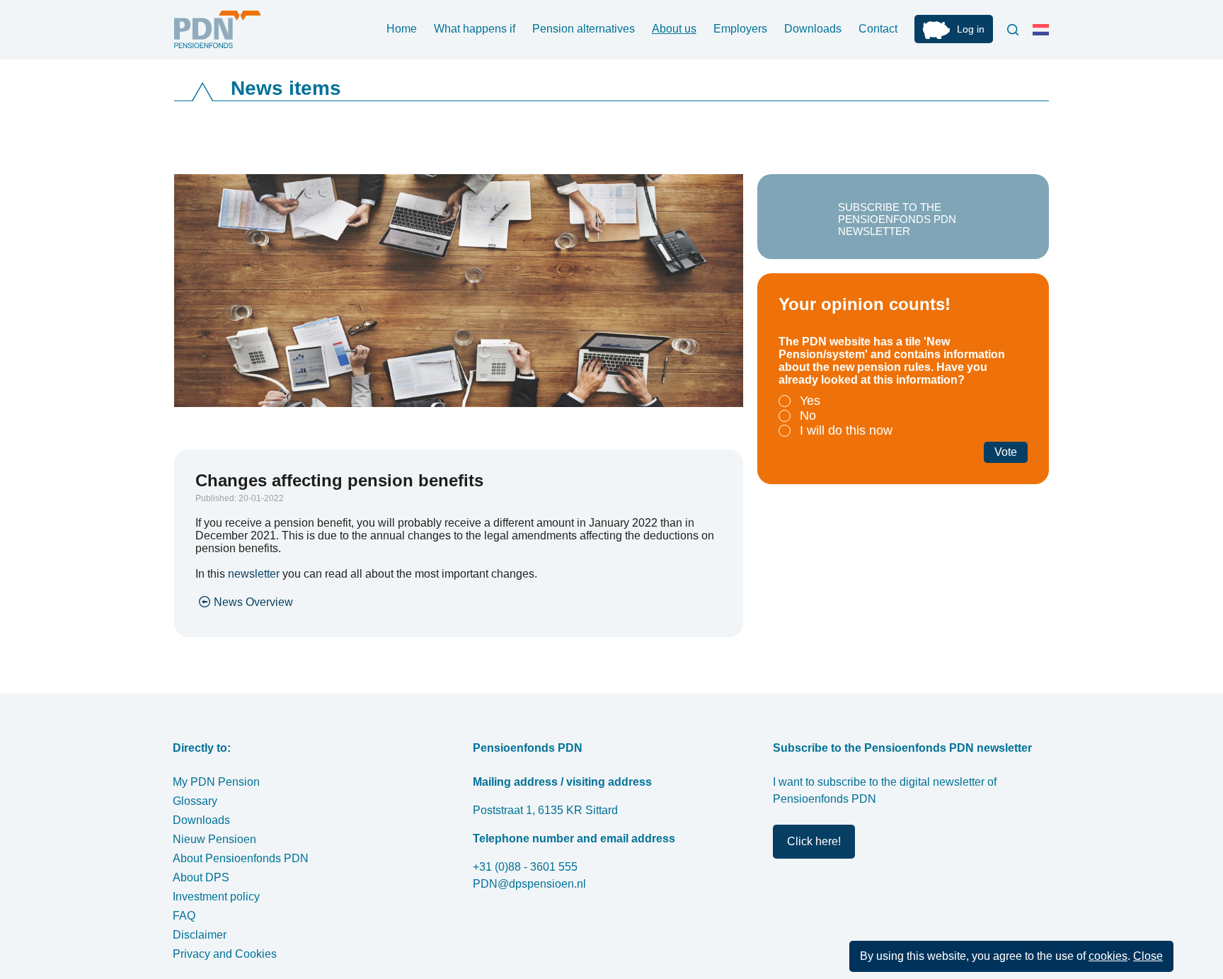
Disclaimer (199, 935)
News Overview (253, 602)
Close (1148, 956)
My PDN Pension (216, 782)
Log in (970, 29)
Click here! (814, 841)
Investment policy (216, 897)
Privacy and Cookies (225, 954)
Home (401, 29)
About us (674, 29)
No (808, 415)
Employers (740, 29)
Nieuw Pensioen (214, 839)
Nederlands (1044, 35)
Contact (878, 29)
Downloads (813, 29)
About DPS (201, 877)
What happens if (474, 29)
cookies (1108, 956)
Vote (1005, 452)
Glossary (195, 801)
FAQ (184, 916)
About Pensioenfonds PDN (241, 858)
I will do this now (846, 430)
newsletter (254, 574)
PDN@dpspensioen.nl (529, 884)
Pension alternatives (583, 29)
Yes (810, 401)
